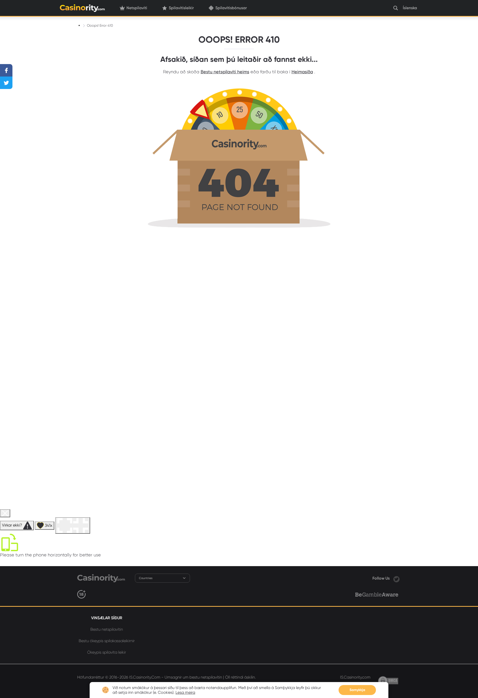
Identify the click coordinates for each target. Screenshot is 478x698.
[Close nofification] (385, 685)
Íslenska (410, 7)
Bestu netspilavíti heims (225, 71)
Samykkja (357, 690)
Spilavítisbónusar (231, 7)
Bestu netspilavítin (106, 629)
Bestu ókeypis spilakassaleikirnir (107, 640)
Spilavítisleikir (181, 7)
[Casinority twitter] (396, 578)
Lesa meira (185, 692)
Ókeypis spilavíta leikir (106, 652)
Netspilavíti (136, 7)
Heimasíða (302, 71)
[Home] (79, 25)
